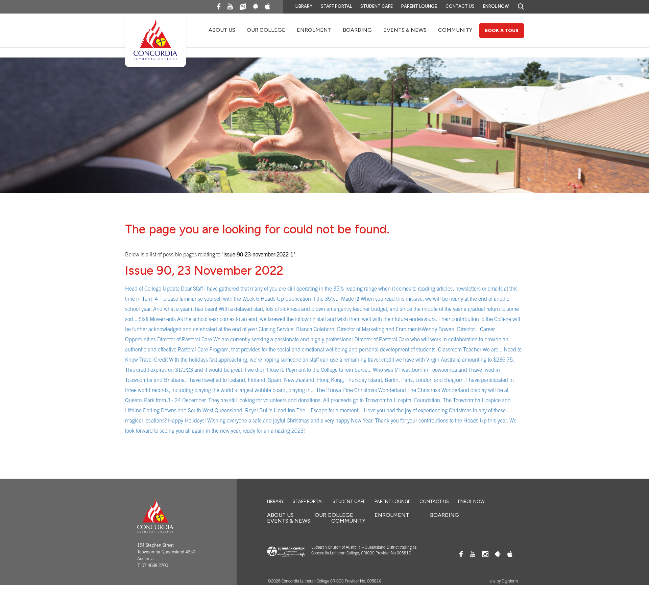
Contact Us (460, 6)
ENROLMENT (314, 30)
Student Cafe (376, 6)
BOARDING (357, 30)
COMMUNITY (455, 30)
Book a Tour (502, 30)
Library (303, 6)
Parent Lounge (419, 6)
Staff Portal (336, 6)
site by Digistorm (504, 581)
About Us (222, 30)
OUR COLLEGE (266, 30)
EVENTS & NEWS (405, 30)
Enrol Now (496, 6)
